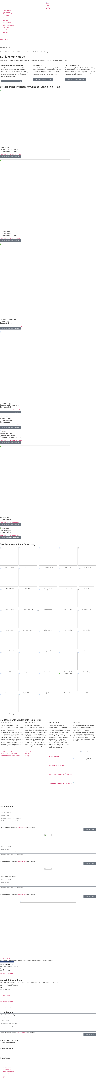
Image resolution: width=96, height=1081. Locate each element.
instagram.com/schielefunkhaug (60, 783)
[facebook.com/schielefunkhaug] (50, 770)
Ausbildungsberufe (6, 751)
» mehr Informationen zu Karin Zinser (10, 522)
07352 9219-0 (4, 39)
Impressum (28, 753)
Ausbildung (6, 15)
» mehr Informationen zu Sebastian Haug (11, 326)
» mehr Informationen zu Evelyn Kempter (11, 535)
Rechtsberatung (7, 12)
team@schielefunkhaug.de (58, 765)
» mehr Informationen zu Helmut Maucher (11, 440)
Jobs (4, 19)
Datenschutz (28, 751)
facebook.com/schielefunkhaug (60, 774)
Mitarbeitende (4, 753)
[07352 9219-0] (50, 752)
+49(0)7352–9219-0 (5, 958)
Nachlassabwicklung (8, 14)
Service (5, 17)
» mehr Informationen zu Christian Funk (10, 238)
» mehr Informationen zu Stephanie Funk (10, 410)
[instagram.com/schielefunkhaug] (50, 779)
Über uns (5, 20)
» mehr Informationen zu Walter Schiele (10, 425)
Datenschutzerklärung (22, 827)
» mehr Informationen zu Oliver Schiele (10, 154)
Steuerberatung (7, 10)
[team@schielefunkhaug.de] (50, 761)
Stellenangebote (15, 751)
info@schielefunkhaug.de (6, 973)
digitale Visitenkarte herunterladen (10, 156)
